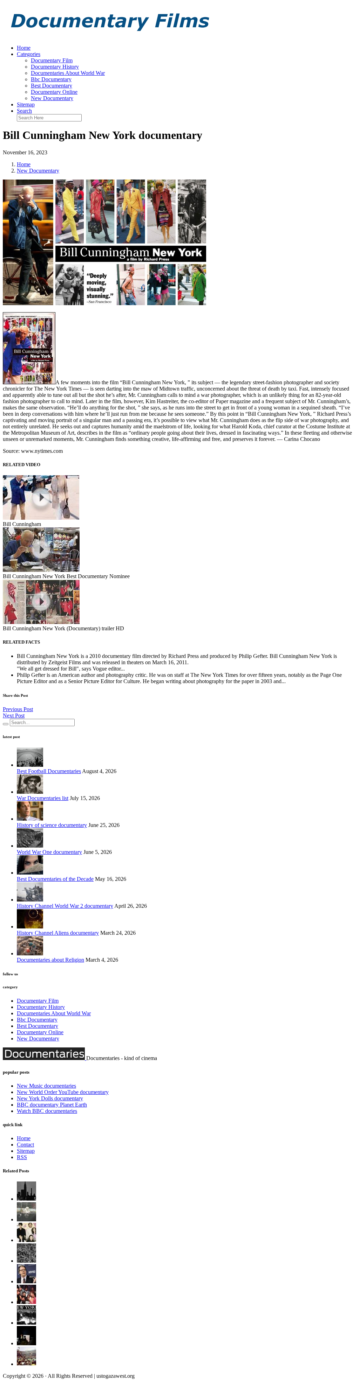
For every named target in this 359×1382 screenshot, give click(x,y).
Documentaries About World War (68, 73)
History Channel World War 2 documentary (65, 906)
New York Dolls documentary (50, 1098)
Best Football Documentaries (49, 771)
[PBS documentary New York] (26, 1199)
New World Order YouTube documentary (63, 1092)
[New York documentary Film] (26, 1323)
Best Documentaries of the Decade (55, 879)
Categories (28, 54)
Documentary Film (52, 60)
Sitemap (26, 104)
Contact (25, 1145)
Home (24, 48)
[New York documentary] (26, 1240)
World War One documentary (49, 852)
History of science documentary (52, 825)
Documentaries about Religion (50, 960)
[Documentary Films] (108, 36)
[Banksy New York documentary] (26, 1219)
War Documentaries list (42, 798)
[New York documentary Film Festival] (26, 1261)
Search (24, 111)
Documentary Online (54, 92)
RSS (22, 1157)
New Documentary (52, 98)
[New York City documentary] (26, 1343)
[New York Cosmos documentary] (26, 1364)
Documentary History (55, 67)
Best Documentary (51, 86)
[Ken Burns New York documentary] (26, 1302)
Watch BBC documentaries (47, 1111)
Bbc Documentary (51, 79)
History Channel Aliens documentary (58, 933)
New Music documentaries (46, 1086)
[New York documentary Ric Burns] (26, 1281)
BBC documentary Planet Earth (52, 1105)
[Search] (5, 724)
